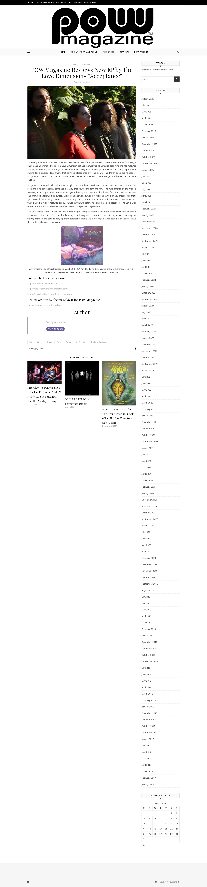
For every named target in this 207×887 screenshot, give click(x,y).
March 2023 (147, 325)
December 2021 (149, 422)
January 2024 (148, 286)
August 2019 (148, 590)
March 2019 (147, 622)
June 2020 (146, 538)
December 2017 (149, 713)
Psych (59, 342)
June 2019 (146, 603)
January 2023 (148, 338)
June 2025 (146, 182)
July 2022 (146, 376)
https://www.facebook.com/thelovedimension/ (50, 294)
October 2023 (148, 292)
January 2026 (148, 137)
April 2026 (146, 118)
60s (30, 342)
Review (68, 342)
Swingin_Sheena (56, 322)
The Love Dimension (99, 342)
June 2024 (146, 260)
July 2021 (146, 454)
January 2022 (148, 415)
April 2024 (146, 266)
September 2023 (150, 299)
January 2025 (148, 215)
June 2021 (146, 460)
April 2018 (146, 687)
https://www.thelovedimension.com (44, 283)
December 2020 (149, 499)
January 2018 (148, 706)
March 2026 (147, 124)
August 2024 (148, 247)
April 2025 (146, 195)
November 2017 (150, 719)
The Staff (66, 2)
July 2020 (146, 532)
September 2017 (150, 732)
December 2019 (149, 564)
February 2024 (149, 279)
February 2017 (149, 777)
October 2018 (148, 654)
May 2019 (146, 609)
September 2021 (150, 441)
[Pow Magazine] (103, 28)
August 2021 (148, 448)
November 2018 (150, 648)
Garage (39, 342)
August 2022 (148, 370)
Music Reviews (81, 65)
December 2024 (149, 221)
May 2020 (146, 545)
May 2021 (146, 467)
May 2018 (146, 680)
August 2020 (148, 525)
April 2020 (146, 551)
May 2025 (146, 189)
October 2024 (148, 234)
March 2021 (147, 480)
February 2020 (149, 557)
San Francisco (81, 342)
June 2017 (146, 751)
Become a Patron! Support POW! (157, 69)
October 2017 (148, 726)
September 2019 (150, 583)
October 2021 (148, 435)
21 (166, 829)
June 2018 (146, 674)
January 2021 (148, 493)
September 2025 (150, 163)
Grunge (50, 342)
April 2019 (146, 616)
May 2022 (146, 389)
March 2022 (147, 402)
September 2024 (150, 241)
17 (144, 829)
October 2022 (148, 357)
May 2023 (146, 312)
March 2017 (147, 771)
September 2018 (150, 661)
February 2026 (149, 131)
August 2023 (148, 305)
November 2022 (150, 351)
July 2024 (146, 254)
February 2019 (149, 629)
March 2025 (147, 202)
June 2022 (146, 383)
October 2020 (148, 512)
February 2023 (149, 331)
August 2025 (148, 169)
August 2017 (148, 739)
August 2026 (148, 98)
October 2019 (148, 577)
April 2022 (146, 396)
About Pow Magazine (47, 2)
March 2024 (147, 273)
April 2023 (146, 318)
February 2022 (149, 409)
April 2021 (146, 473)
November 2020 (150, 506)
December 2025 (149, 144)
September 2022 (150, 363)
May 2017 (146, 758)
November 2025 (150, 150)
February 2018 (149, 700)
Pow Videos (90, 2)
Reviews (78, 2)
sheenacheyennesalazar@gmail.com (44, 305)
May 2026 (146, 111)
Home (30, 2)
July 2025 (146, 176)
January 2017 (148, 784)
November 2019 (150, 570)
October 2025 (148, 156)
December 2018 (149, 642)
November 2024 (150, 228)
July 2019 (146, 596)
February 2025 (149, 208)
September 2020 (150, 519)
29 (171, 834)
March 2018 (147, 693)
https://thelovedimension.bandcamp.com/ (47, 288)
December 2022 (149, 344)
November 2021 (150, 428)
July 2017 (146, 745)
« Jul (143, 845)
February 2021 (149, 486)
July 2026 (146, 105)
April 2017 (146, 764)
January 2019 (148, 635)
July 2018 (146, 667)
